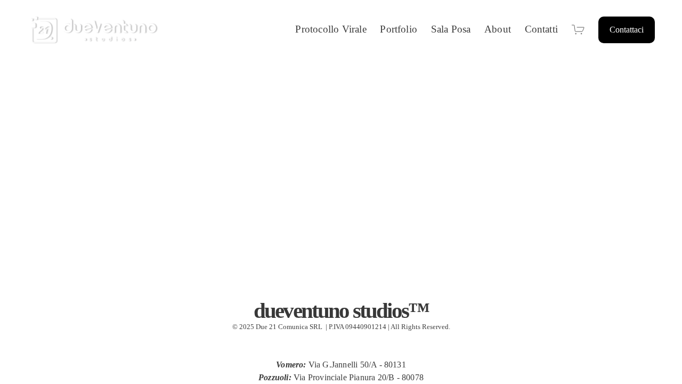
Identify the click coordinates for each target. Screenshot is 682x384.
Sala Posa (451, 29)
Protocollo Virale (330, 29)
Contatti (541, 29)
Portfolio (398, 29)
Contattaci (627, 29)
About (497, 29)
